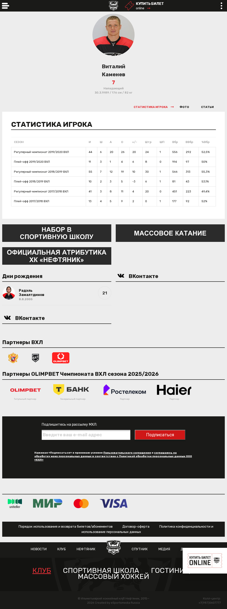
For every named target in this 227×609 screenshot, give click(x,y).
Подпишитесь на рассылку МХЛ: (69, 424)
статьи (207, 107)
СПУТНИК (140, 549)
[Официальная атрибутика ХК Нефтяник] (56, 255)
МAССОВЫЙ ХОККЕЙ (113, 576)
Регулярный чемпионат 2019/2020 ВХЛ (41, 152)
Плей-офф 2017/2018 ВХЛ (31, 201)
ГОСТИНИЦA (173, 570)
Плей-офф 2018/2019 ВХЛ (32, 181)
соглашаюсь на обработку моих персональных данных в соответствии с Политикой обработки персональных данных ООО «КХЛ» (113, 456)
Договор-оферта (135, 527)
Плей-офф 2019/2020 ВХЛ (32, 161)
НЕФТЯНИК (85, 549)
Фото (184, 107)
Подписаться (160, 434)
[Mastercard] (81, 503)
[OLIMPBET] (60, 357)
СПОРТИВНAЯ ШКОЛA (101, 570)
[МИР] (48, 503)
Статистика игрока (151, 107)
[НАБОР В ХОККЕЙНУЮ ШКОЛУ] (56, 233)
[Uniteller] (15, 503)
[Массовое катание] (170, 233)
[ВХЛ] (35, 357)
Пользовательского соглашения (127, 452)
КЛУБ (61, 549)
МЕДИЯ (164, 549)
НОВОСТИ (39, 549)
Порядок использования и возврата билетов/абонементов (65, 527)
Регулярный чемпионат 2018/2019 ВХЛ (41, 171)
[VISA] (113, 503)
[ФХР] (13, 357)
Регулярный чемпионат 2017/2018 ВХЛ (41, 191)
